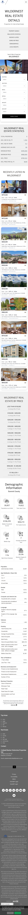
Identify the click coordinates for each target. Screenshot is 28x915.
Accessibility (14, 776)
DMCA (14, 779)
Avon (4, 719)
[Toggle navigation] (26, 2)
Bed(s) (3, 89)
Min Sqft (4, 102)
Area (4, 743)
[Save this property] (25, 182)
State (4, 734)
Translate (24, 904)
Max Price (4, 83)
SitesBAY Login (14, 784)
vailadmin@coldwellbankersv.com (13, 758)
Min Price (4, 76)
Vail (3, 724)
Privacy (14, 774)
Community (5, 741)
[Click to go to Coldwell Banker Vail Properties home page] (2, 2)
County (4, 735)
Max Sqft (4, 108)
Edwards (5, 723)
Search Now (14, 116)
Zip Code (5, 739)
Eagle (4, 721)
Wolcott (4, 726)
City (3, 737)
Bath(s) (4, 96)
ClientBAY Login (14, 781)
